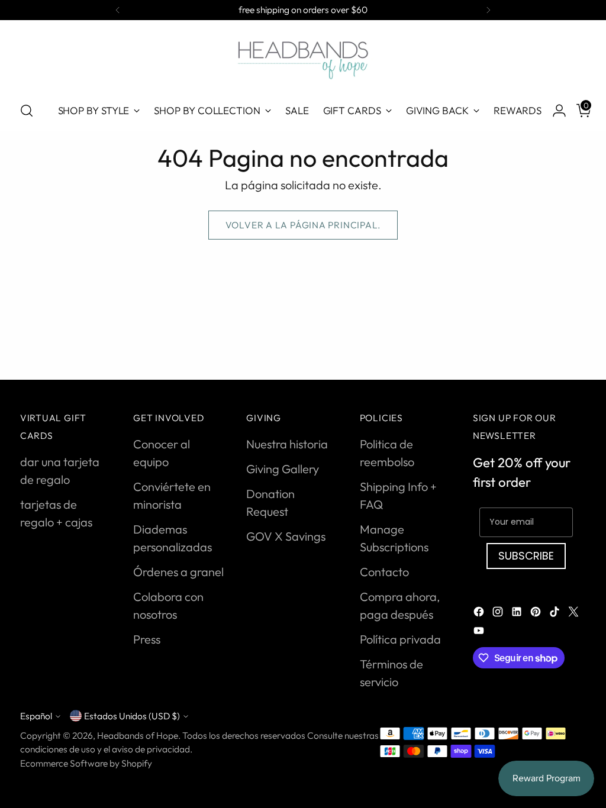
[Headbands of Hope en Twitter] (575, 613)
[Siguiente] (488, 10)
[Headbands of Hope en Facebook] (480, 613)
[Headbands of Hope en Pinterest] (537, 613)
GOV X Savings (285, 536)
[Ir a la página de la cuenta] (554, 110)
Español (36, 716)
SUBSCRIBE (526, 555)
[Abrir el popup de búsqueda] (26, 110)
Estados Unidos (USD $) (132, 716)
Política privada (400, 639)
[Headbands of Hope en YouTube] (480, 632)
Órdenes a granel (178, 571)
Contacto (384, 571)
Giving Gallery (282, 468)
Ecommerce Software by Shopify (86, 763)
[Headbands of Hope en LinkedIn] (518, 613)
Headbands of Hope (137, 735)
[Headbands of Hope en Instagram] (499, 613)
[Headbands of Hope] (303, 59)
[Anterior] (118, 10)
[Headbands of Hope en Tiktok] (556, 613)
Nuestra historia (287, 444)
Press (146, 639)
